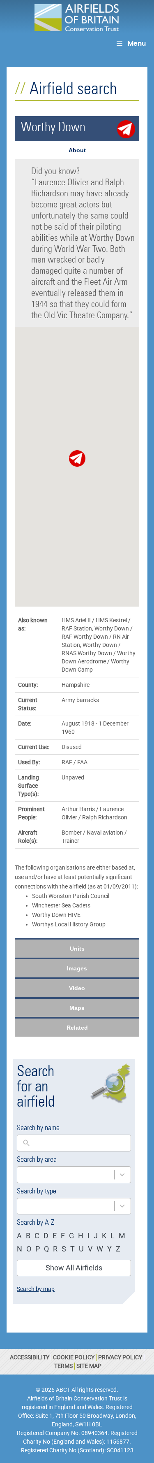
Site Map (88, 1366)
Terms (63, 1366)
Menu (137, 43)
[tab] (77, 150)
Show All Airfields (74, 1267)
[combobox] (65, 1175)
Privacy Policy (120, 1357)
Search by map (36, 1289)
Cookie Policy (73, 1357)
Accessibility (29, 1357)
